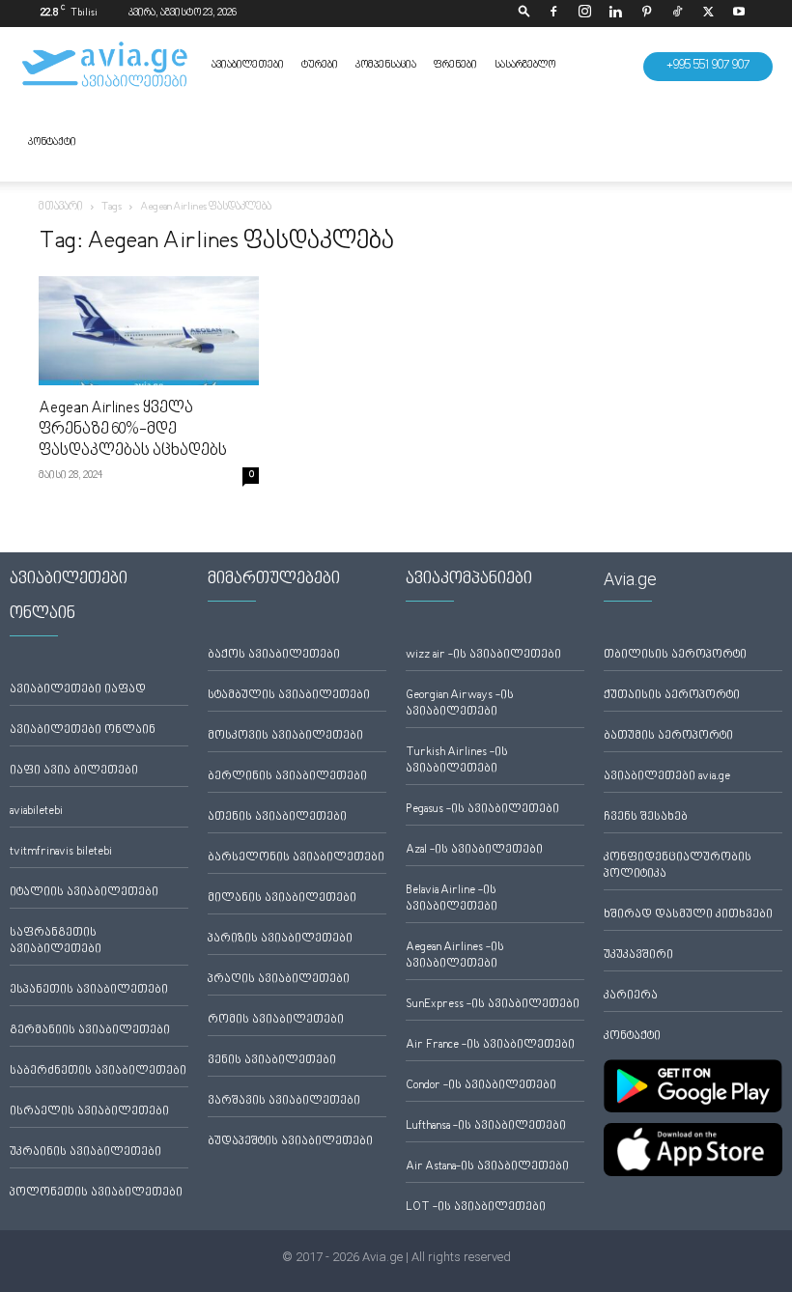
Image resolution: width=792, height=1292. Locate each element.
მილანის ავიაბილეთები (282, 898)
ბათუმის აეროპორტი (668, 736)
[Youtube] (738, 13)
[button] (524, 13)
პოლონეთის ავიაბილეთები (96, 1193)
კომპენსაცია (385, 65)
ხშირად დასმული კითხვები (688, 915)
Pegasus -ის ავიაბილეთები (482, 809)
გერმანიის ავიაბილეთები (90, 1031)
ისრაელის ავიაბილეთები (89, 1112)
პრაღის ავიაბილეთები (279, 979)
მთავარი (61, 207)
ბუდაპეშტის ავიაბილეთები (290, 1142)
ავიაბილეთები (248, 65)
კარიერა (631, 996)
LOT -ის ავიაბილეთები (476, 1207)
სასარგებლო (525, 65)
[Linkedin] (615, 13)
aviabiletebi (36, 811)
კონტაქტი (52, 142)
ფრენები (455, 65)
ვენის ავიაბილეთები (272, 1060)
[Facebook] (553, 13)
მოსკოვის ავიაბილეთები (285, 736)
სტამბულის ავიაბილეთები (289, 695)
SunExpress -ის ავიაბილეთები (493, 1004)
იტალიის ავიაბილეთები (84, 892)
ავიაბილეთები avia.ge (667, 777)
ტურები (319, 65)
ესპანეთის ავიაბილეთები (89, 990)
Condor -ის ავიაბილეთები (481, 1086)
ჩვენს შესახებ (646, 817)
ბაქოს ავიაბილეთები (274, 655)
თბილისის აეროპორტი (675, 655)
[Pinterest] (646, 13)
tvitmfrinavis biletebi (61, 852)
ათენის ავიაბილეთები (277, 817)
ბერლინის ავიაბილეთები (287, 777)
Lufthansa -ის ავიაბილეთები (486, 1126)
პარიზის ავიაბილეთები (280, 939)
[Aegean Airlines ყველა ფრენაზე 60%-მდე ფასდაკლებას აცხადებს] (149, 330)
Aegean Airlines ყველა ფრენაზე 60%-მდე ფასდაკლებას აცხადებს (133, 430)
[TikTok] (677, 13)
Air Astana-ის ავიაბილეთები (487, 1167)
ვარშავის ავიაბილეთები (284, 1101)
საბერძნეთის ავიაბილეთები (98, 1071)
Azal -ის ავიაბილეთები (474, 850)
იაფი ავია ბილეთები (74, 771)
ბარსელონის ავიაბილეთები (296, 858)
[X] (707, 13)
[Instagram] (584, 13)
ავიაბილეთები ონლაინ (83, 730)
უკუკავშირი (638, 955)
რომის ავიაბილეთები (276, 1020)
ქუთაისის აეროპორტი (672, 695)
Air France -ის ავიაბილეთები (490, 1045)
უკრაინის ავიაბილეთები (85, 1152)
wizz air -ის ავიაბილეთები (483, 655)
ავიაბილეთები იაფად (78, 690)
